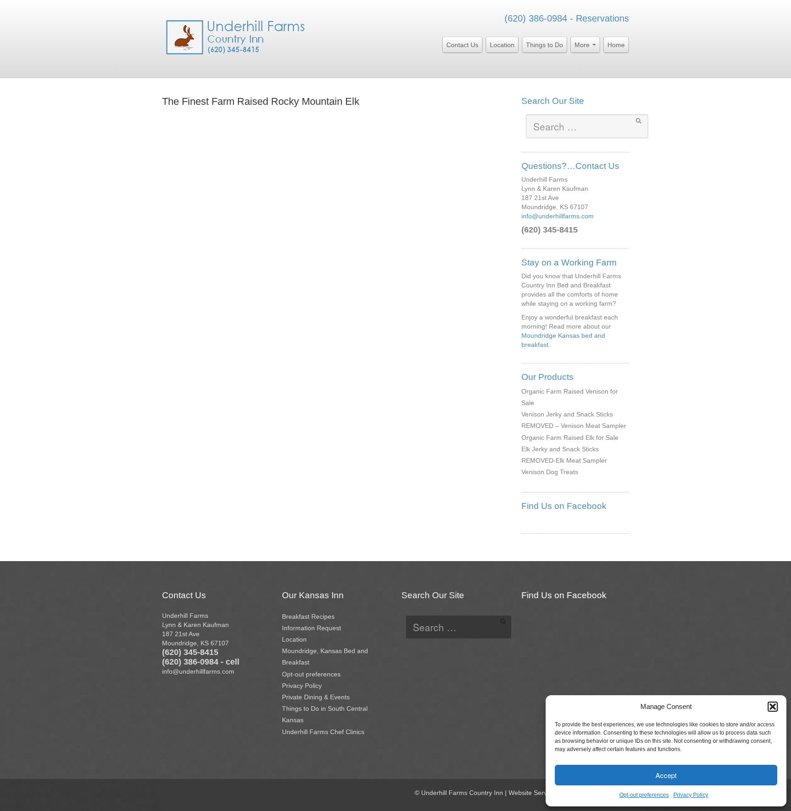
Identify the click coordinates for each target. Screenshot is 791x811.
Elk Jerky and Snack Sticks (560, 449)
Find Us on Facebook (564, 506)
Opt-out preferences (644, 795)
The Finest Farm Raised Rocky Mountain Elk (260, 101)
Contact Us (462, 45)
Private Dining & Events (316, 697)
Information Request (311, 628)
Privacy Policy (690, 795)
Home (616, 45)
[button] (772, 706)
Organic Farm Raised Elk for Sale (569, 437)
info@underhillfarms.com (557, 216)
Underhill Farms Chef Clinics (323, 731)
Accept (666, 775)
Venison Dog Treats (549, 472)
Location (502, 45)
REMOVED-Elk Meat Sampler (564, 460)
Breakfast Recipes (308, 616)
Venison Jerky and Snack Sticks (567, 414)
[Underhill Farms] (236, 36)
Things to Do (544, 45)
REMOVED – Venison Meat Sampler (573, 425)
